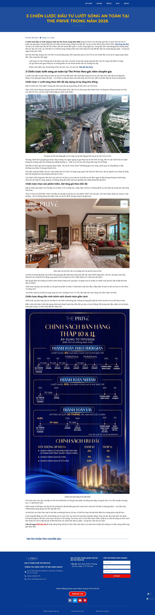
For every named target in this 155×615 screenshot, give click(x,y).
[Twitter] (75, 600)
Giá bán (99, 3)
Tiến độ (108, 3)
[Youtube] (80, 600)
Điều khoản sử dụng (102, 611)
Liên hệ (126, 3)
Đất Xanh (88, 3)
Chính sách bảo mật (77, 611)
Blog (117, 3)
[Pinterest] (85, 600)
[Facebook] (70, 600)
